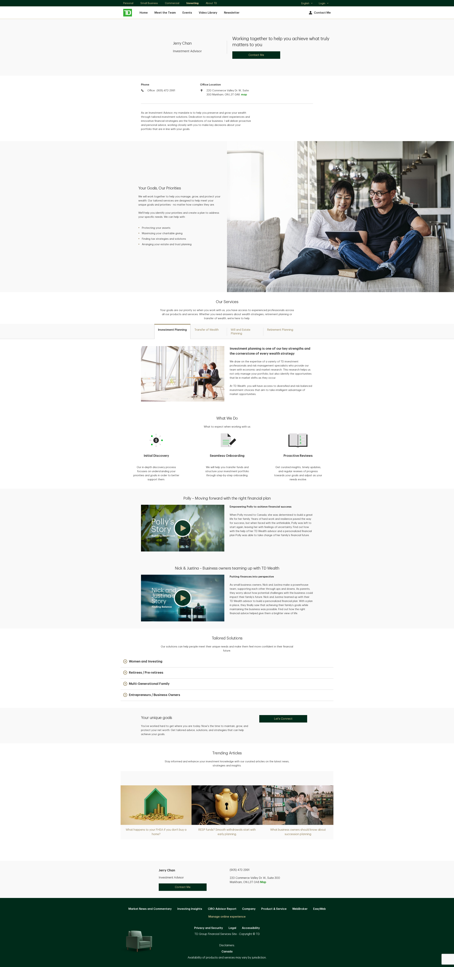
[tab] (172, 331)
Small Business (149, 3)
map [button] (244, 94)
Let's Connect (283, 718)
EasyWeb (319, 909)
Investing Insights (189, 909)
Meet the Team (165, 12)
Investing (192, 3)
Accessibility (251, 928)
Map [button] (263, 882)
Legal (232, 928)
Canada (227, 951)
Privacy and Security (208, 928)
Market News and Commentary (150, 909)
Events (187, 12)
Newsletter (231, 12)
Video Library (208, 12)
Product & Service (274, 909)
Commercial (172, 3)
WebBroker (300, 909)
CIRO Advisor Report (222, 909)
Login (322, 3)
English (306, 3)
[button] (182, 528)
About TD (211, 3)
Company (249, 909)
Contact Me (322, 12)
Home (144, 12)
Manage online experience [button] (227, 916)
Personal (128, 3)
